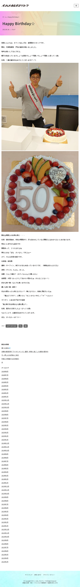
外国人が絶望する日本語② (10, 359)
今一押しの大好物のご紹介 (10, 355)
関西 (25, 326)
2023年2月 (4, 522)
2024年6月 (4, 465)
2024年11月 (5, 447)
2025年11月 (5, 404)
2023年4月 (4, 515)
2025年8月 (4, 414)
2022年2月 (4, 562)
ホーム (4, 17)
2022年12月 (5, 529)
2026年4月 (4, 386)
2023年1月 (4, 526)
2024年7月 (4, 461)
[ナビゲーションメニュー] (76, 5)
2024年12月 (5, 443)
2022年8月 (4, 544)
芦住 (20, 326)
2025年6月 (4, 422)
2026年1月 (4, 397)
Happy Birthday (11, 326)
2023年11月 (5, 490)
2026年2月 (4, 393)
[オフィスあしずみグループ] (15, 5)
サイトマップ (28, 575)
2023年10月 (5, 493)
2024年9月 (4, 454)
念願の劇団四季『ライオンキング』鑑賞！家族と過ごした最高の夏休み (24, 352)
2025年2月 (4, 436)
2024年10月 (5, 450)
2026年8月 (4, 371)
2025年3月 (4, 432)
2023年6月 (4, 508)
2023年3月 (4, 519)
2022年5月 (4, 555)
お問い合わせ (37, 575)
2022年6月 (4, 551)
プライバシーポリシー (49, 575)
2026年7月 (4, 375)
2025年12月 (5, 400)
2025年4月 (4, 429)
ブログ (13, 29)
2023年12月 (5, 486)
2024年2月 (4, 479)
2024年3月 (4, 476)
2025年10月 (5, 407)
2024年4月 (4, 472)
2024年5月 (4, 468)
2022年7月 (4, 547)
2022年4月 (4, 558)
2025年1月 (4, 440)
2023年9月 (4, 497)
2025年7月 (4, 418)
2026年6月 (4, 379)
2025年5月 (4, 425)
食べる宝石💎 (6, 348)
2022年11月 (5, 533)
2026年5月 (4, 382)
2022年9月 (4, 540)
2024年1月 (4, 483)
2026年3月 (4, 389)
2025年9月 (4, 411)
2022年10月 (5, 537)
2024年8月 (4, 458)
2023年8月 (4, 501)
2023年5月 (4, 511)
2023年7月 (4, 504)
